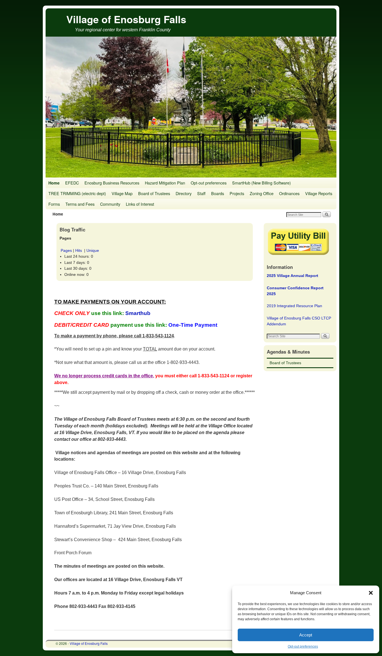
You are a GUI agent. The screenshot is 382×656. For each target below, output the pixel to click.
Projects (237, 193)
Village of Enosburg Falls (126, 19)
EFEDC (72, 183)
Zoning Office (261, 193)
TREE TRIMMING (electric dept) (77, 193)
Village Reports (318, 193)
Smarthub (137, 313)
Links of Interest (140, 204)
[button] (371, 593)
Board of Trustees (154, 193)
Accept (305, 635)
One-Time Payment (193, 325)
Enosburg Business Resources (111, 183)
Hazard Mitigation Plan (165, 183)
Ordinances (289, 193)
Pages (66, 250)
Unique (92, 250)
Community (110, 204)
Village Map (122, 193)
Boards (217, 193)
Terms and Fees (80, 204)
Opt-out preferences (303, 646)
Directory (184, 193)
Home (54, 183)
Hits (79, 250)
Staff (201, 193)
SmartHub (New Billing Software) (261, 183)
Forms (54, 204)
